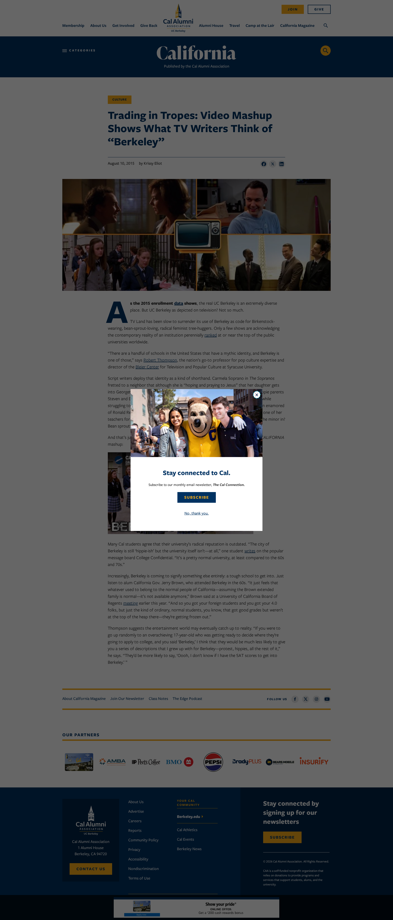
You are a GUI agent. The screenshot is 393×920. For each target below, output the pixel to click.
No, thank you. (196, 513)
